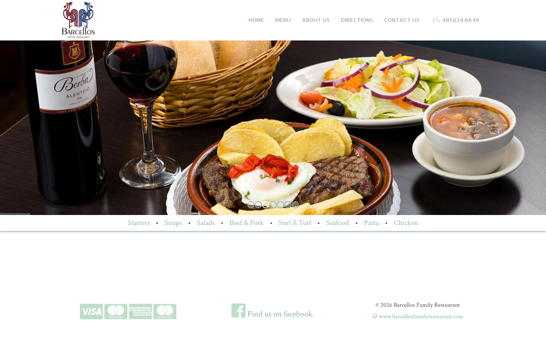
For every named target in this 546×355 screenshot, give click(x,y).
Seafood (337, 223)
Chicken (406, 223)
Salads (206, 223)
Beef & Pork (247, 223)
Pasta (371, 223)
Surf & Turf (295, 223)
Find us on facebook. (280, 314)
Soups (173, 223)
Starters (139, 223)
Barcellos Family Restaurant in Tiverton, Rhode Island (112, 20)
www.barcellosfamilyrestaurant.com (420, 316)
